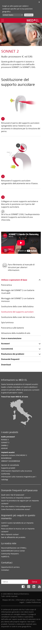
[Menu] (2, 20)
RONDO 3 (5, 439)
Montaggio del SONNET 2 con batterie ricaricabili (17, 291)
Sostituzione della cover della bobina (17, 306)
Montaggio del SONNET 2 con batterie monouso (17, 299)
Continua (28, 15)
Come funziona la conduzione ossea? (15, 509)
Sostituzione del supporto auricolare (17, 312)
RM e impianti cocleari (10, 534)
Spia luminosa (7, 322)
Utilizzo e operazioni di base (14, 280)
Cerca (34, 581)
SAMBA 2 (4, 445)
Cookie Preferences (33, 602)
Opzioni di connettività (10, 465)
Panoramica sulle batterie (12, 328)
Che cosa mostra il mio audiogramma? (16, 506)
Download (6, 364)
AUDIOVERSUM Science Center (13, 551)
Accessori (5, 343)
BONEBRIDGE (6, 458)
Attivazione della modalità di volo (15, 333)
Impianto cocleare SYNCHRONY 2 (14, 455)
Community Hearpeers (10, 554)
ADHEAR (4, 448)
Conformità (5, 474)
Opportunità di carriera (10, 567)
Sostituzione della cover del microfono (18, 317)
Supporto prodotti (8, 468)
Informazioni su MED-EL (14, 380)
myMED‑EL (5, 556)
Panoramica (6, 285)
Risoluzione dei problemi (12, 354)
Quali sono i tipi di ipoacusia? (12, 495)
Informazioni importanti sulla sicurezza (16, 471)
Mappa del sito (8, 600)
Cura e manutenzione (11, 338)
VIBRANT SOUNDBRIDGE (10, 461)
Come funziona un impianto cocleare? (16, 498)
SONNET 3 (5, 442)
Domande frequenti (10, 359)
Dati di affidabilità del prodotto (13, 537)
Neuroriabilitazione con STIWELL (13, 548)
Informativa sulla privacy (25, 600)
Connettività (7, 348)
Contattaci (5, 570)
